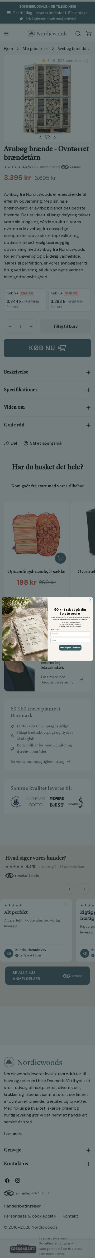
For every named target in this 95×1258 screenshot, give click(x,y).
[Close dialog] (90, 599)
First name (55, 630)
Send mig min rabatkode (70, 647)
